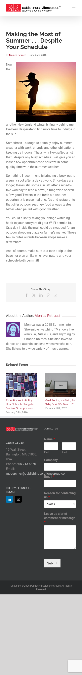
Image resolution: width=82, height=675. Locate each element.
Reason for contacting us (60, 495)
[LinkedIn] (9, 499)
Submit (52, 563)
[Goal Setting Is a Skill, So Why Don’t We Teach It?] (60, 375)
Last (64, 452)
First (46, 452)
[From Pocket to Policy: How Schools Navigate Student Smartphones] (21, 375)
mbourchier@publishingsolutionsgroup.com (36, 473)
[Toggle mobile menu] (74, 6)
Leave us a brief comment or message (59, 518)
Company (51, 460)
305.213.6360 (26, 464)
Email (49, 476)
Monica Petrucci (17, 55)
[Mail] (18, 499)
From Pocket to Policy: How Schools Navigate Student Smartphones (19, 404)
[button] (9, 393)
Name (49, 439)
